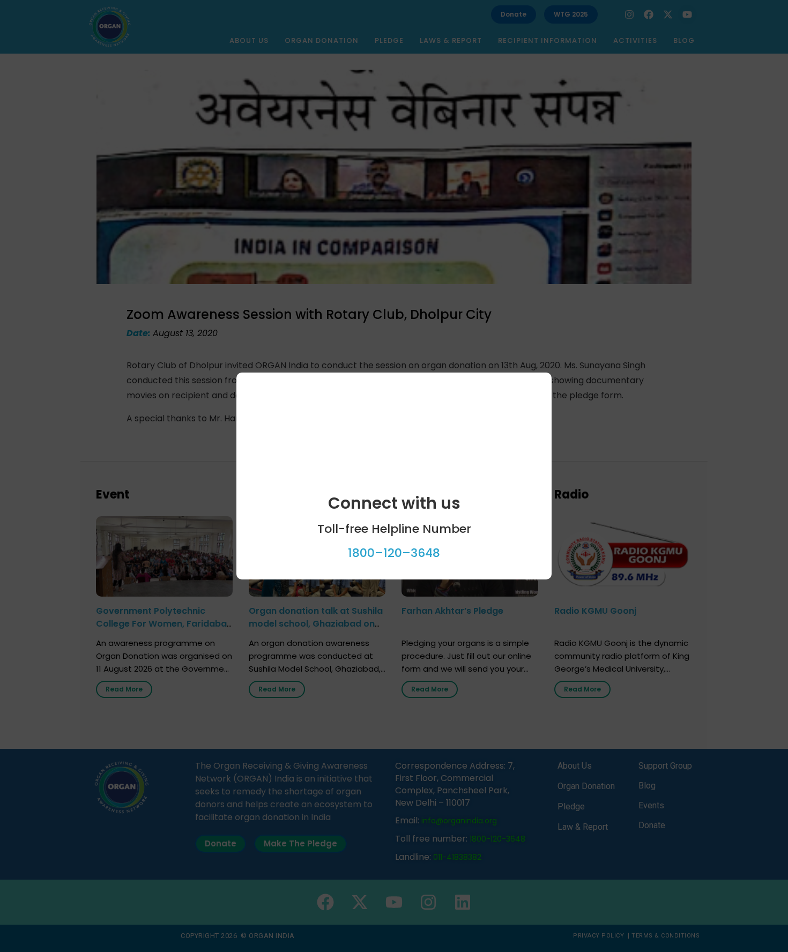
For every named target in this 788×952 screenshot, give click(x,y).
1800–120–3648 (394, 553)
